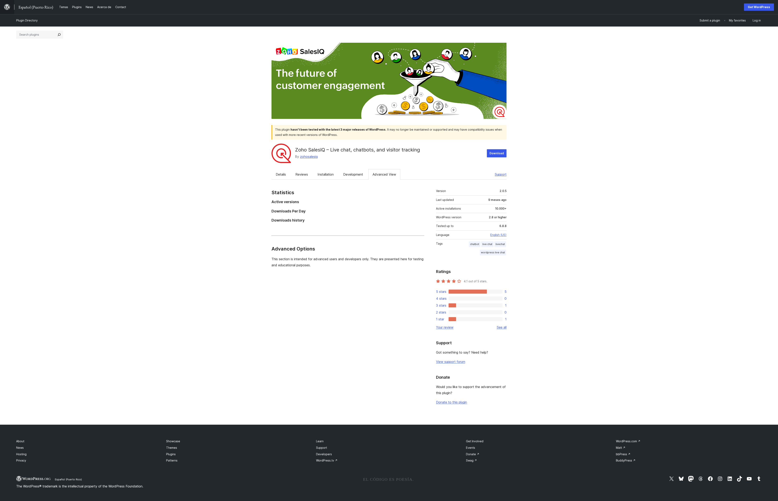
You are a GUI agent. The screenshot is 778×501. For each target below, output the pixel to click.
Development (353, 174)
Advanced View (384, 174)
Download (496, 153)
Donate (472, 454)
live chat (487, 244)
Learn (320, 441)
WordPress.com (628, 441)
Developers (324, 454)
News (20, 447)
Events (470, 447)
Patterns (171, 460)
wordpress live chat (493, 252)
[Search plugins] (59, 35)
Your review (444, 327)
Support (501, 174)
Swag (471, 460)
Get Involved (474, 441)
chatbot (474, 244)
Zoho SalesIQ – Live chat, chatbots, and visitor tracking (357, 150)
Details (281, 174)
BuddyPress (626, 460)
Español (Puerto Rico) (68, 479)
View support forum (450, 362)
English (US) (498, 235)
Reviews (301, 174)
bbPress (623, 454)
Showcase (173, 441)
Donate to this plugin (451, 402)
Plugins (171, 454)
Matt (620, 447)
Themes (171, 447)
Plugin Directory (27, 20)
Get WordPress (759, 7)
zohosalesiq (309, 157)
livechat (500, 244)
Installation (325, 174)
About (20, 441)
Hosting (21, 454)
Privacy (21, 460)
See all (502, 327)
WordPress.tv (327, 460)
